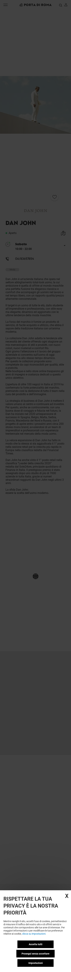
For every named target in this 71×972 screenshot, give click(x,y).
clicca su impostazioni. (34, 933)
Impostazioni (35, 963)
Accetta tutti (35, 944)
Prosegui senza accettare (35, 953)
